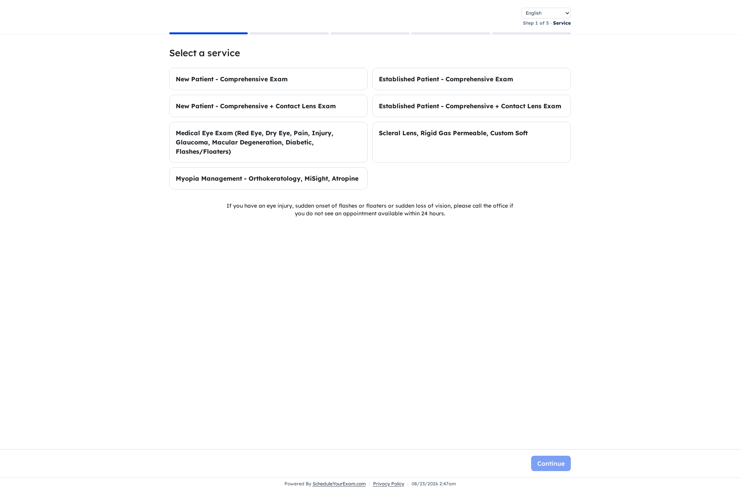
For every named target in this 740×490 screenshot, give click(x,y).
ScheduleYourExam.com (339, 484)
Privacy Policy (388, 484)
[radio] (268, 79)
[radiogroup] (370, 129)
